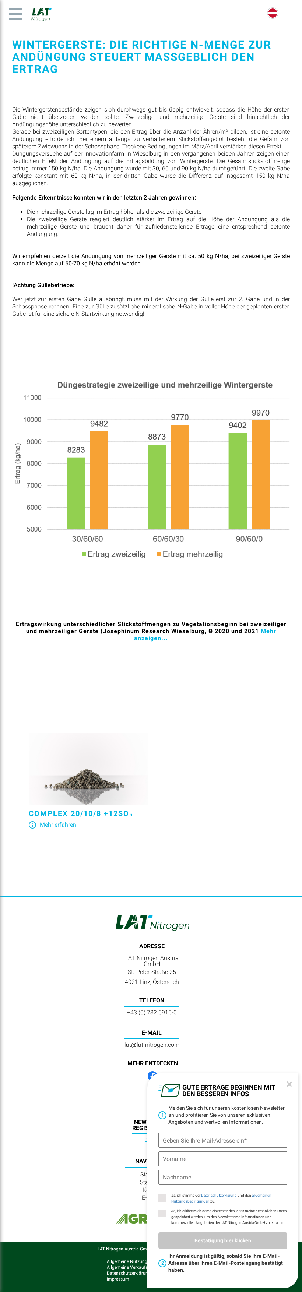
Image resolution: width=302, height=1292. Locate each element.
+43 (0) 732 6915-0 (152, 1012)
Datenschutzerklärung (219, 1195)
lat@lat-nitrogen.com (151, 1044)
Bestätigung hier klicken (222, 1240)
